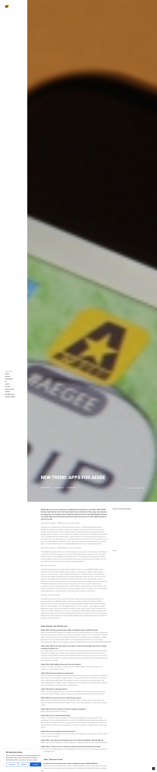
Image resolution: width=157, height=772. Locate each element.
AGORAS (7, 376)
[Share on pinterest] (131, 488)
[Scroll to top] (153, 768)
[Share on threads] (129, 488)
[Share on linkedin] (133, 488)
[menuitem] (13, 371)
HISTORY (7, 386)
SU (6, 381)
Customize (12, 764)
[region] (24, 758)
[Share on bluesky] (138, 488)
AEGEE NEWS (9, 371)
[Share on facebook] (124, 488)
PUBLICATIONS (9, 389)
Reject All (24, 764)
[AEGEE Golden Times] (13, 5)
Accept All (36, 764)
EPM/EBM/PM (9, 379)
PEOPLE (7, 374)
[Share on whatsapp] (136, 488)
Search (114, 550)
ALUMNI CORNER (10, 397)
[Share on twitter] (126, 488)
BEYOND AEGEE (9, 394)
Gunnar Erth (60, 487)
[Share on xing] (140, 488)
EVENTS (7, 384)
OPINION (7, 391)
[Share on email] (143, 488)
